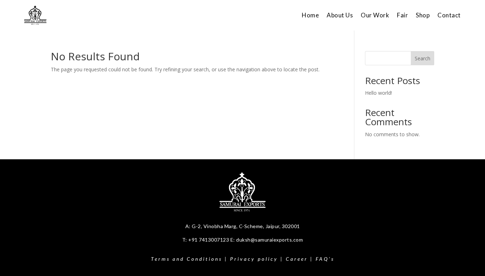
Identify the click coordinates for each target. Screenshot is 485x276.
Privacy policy (254, 259)
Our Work (375, 15)
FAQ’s (325, 259)
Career (297, 259)
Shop (423, 15)
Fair (402, 15)
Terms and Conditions (186, 259)
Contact (449, 15)
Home (310, 15)
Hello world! (378, 92)
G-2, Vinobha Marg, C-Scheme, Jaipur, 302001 (246, 226)
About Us (340, 15)
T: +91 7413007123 (206, 240)
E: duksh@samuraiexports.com (266, 240)
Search (422, 58)
